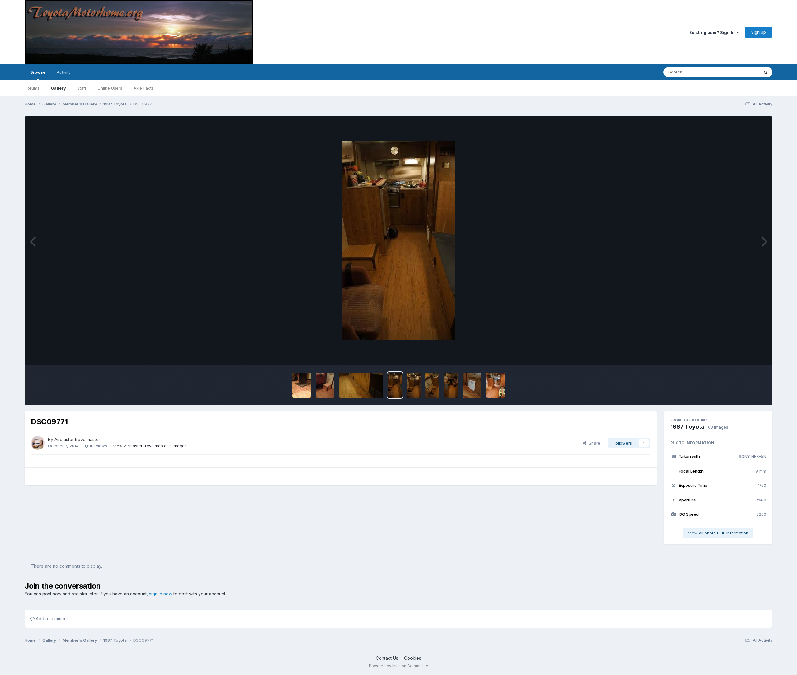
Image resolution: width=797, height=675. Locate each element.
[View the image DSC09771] (395, 385)
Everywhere (739, 72)
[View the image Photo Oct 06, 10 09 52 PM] (301, 385)
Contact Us (387, 658)
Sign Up (758, 32)
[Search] (765, 72)
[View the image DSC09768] (451, 385)
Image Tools (746, 353)
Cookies (412, 658)
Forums (33, 88)
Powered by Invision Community (398, 665)
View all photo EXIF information (718, 532)
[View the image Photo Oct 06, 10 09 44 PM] (325, 385)
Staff (81, 88)
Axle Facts (144, 88)
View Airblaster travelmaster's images (150, 445)
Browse (37, 72)
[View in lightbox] (398, 240)
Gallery (58, 88)
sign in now (160, 593)
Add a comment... (53, 618)
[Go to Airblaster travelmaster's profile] (38, 443)
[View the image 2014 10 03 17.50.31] (495, 385)
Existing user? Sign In (713, 32)
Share (593, 442)
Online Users (109, 88)
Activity (64, 72)
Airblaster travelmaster (77, 439)
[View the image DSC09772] (361, 385)
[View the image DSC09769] (432, 385)
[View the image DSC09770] (414, 385)
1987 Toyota (687, 426)
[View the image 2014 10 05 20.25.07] (472, 385)
